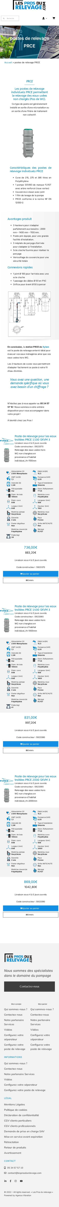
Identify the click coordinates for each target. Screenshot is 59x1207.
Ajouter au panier (30, 573)
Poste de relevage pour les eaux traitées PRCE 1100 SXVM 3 (35, 438)
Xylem (46, 347)
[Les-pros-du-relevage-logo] (18, 954)
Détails (30, 580)
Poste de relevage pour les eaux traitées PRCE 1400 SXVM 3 (35, 608)
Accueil (8, 62)
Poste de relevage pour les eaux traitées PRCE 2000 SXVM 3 (35, 778)
